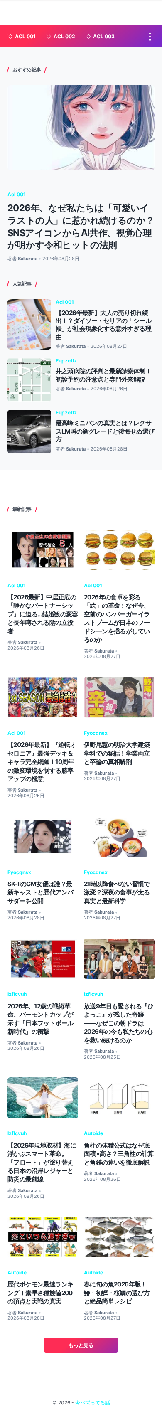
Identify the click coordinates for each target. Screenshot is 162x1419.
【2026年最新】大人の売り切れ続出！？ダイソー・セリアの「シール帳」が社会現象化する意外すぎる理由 (103, 325)
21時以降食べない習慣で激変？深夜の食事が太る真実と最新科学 (117, 892)
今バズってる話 (92, 1402)
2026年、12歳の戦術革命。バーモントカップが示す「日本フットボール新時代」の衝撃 (40, 1018)
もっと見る (81, 1345)
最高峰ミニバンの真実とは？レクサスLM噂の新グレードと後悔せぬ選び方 (105, 431)
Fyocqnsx (96, 733)
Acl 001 (16, 194)
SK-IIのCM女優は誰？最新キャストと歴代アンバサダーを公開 (40, 892)
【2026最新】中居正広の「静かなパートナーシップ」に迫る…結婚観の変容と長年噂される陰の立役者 (42, 614)
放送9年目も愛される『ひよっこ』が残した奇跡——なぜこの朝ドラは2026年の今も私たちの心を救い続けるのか (119, 1023)
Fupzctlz (66, 360)
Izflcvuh (17, 994)
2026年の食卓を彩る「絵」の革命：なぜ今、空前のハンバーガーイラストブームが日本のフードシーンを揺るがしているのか (117, 618)
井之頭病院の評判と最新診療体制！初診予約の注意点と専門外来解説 (103, 375)
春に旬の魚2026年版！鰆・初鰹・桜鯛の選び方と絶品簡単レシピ (117, 1292)
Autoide (93, 1133)
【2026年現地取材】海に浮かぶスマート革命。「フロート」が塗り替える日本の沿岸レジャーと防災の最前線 (41, 1162)
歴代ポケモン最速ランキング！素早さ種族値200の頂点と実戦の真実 (40, 1292)
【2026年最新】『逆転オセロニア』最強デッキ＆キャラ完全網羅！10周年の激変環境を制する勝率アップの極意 (41, 762)
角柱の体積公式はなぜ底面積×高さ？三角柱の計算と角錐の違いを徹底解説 (119, 1153)
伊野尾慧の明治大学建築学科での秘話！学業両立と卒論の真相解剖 (117, 753)
